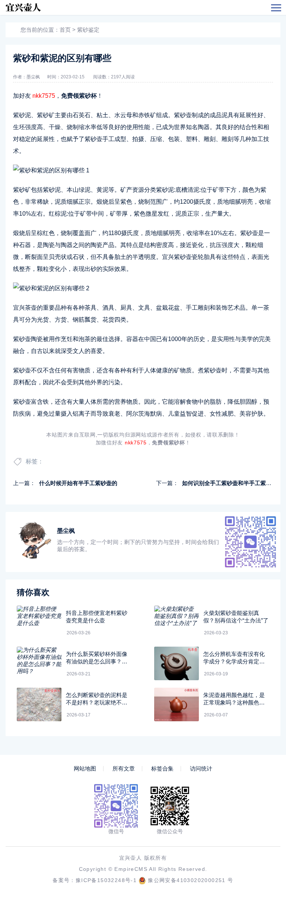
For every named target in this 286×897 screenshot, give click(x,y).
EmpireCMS (130, 869)
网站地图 (85, 768)
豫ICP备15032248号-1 (106, 880)
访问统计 (201, 768)
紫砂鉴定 (88, 29)
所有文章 (123, 768)
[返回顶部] (262, 798)
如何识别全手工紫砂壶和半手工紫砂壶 (229, 483)
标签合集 (162, 768)
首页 (65, 29)
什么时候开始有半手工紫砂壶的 (78, 483)
